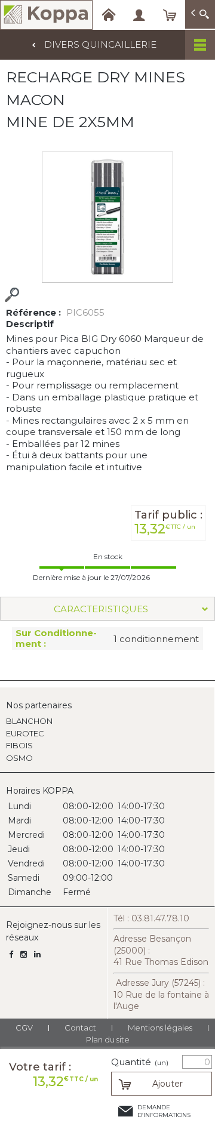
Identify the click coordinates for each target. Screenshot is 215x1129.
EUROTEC (25, 733)
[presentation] (107, 608)
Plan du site (108, 1039)
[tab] (107, 609)
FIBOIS (19, 745)
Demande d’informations (164, 1111)
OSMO (19, 758)
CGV (24, 1027)
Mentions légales (160, 1027)
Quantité (139, 1062)
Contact (80, 1027)
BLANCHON (29, 721)
